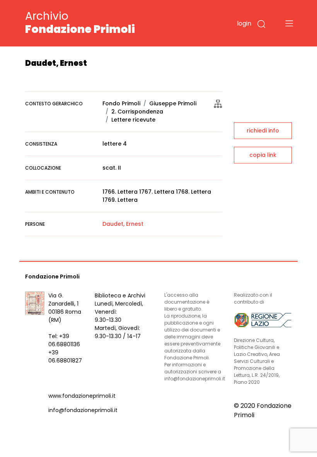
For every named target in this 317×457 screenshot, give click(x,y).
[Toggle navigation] (289, 23)
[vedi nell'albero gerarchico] (218, 103)
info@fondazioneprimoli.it (83, 410)
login (244, 23)
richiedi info (263, 130)
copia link (262, 155)
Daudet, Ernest (122, 224)
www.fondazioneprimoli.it (82, 396)
